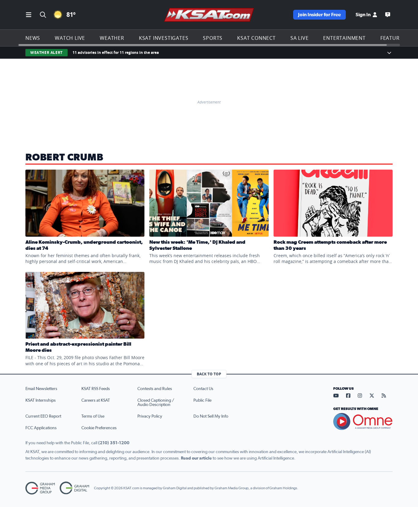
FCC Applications (41, 428)
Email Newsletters (41, 389)
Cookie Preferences (99, 428)
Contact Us (203, 389)
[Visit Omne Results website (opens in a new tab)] (363, 421)
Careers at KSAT (95, 400)
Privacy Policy (149, 416)
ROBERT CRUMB (64, 157)
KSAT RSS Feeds (95, 389)
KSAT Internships (40, 400)
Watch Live (70, 38)
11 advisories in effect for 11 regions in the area (116, 52)
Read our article (196, 458)
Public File (202, 400)
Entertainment (344, 38)
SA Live (299, 38)
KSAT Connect (256, 38)
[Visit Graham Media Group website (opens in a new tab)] (40, 488)
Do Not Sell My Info (210, 416)
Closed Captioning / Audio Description (155, 402)
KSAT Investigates (163, 38)
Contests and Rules (154, 389)
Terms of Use (92, 416)
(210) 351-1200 (113, 443)
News (32, 38)
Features (392, 38)
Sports (212, 38)
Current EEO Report (43, 416)
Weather (112, 38)
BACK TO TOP (209, 374)
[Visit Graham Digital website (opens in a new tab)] (74, 488)
